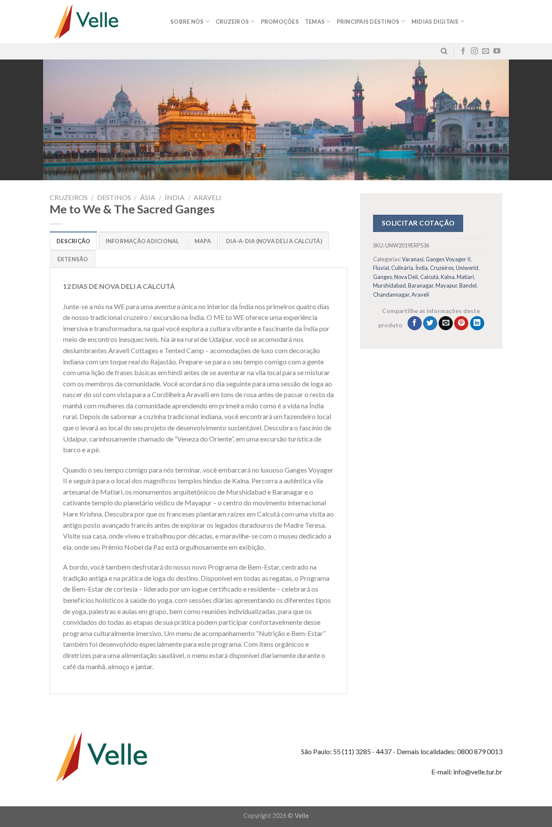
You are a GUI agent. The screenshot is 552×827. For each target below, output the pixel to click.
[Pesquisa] (444, 51)
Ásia (147, 197)
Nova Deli (406, 276)
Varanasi (412, 259)
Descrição (73, 241)
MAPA (202, 241)
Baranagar (420, 285)
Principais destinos (368, 21)
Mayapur (446, 285)
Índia (175, 197)
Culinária (402, 267)
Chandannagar (391, 294)
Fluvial (381, 267)
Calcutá (429, 276)
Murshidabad (389, 285)
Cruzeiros (69, 197)
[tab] (73, 241)
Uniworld (467, 267)
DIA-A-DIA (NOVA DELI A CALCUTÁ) (274, 241)
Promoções (280, 21)
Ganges (382, 276)
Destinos (114, 197)
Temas (315, 21)
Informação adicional (142, 241)
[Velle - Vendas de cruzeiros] (103, 21)
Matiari (465, 276)
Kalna (448, 276)
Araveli (207, 197)
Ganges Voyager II (448, 259)
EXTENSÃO (72, 259)
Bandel (468, 285)
